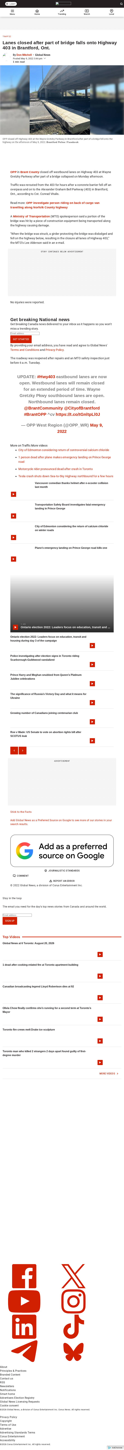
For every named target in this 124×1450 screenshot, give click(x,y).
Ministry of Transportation (31, 216)
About (3, 1366)
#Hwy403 (46, 376)
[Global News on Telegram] (24, 1363)
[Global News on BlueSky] (73, 1363)
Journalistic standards (64, 870)
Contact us (6, 1378)
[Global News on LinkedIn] (24, 1337)
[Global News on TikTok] (73, 1337)
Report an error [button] (64, 881)
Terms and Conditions (24, 349)
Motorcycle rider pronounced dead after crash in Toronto (55, 469)
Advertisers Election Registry (17, 1397)
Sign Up (10, 921)
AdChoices (117, 1448)
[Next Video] (22, 750)
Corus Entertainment (12, 1436)
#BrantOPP (35, 414)
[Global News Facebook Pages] (24, 1287)
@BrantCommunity (43, 408)
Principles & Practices (13, 1370)
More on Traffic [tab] (20, 445)
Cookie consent (9, 1405)
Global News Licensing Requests (20, 1401)
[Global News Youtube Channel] (24, 1312)
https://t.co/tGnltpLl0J (78, 414)
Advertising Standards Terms (17, 1432)
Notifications (8, 1390)
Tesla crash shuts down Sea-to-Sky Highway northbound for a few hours (65, 476)
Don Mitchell (24, 54)
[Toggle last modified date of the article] (45, 58)
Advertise (5, 1428)
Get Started (21, 339)
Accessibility (7, 1440)
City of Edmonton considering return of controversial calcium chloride (63, 450)
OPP (13, 172)
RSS (2, 1382)
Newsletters (7, 1386)
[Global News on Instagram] (73, 1312)
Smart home (7, 1393)
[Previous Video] (14, 750)
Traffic (7, 36)
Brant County (29, 172)
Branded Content (10, 1374)
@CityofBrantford (82, 408)
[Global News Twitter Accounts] (73, 1287)
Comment (23, 876)
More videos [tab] (39, 445)
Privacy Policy (55, 349)
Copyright (6, 1421)
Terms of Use (8, 1424)
